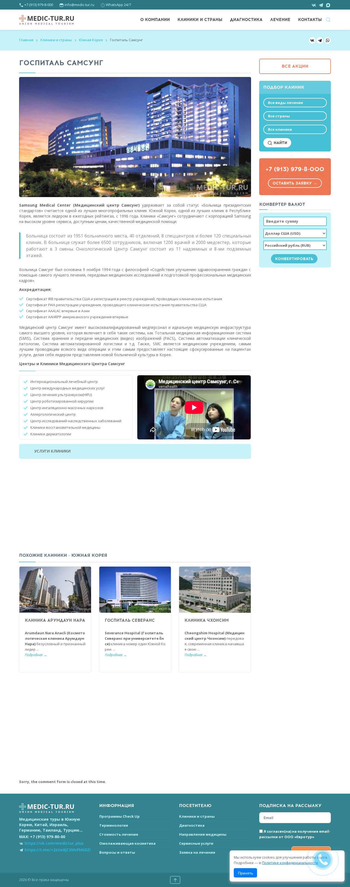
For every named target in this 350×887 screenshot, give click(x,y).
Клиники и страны (199, 20)
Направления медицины (202, 834)
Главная (26, 39)
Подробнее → (36, 654)
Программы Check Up (119, 816)
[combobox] (295, 102)
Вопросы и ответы (117, 852)
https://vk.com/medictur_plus (54, 843)
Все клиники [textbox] (280, 129)
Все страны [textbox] (279, 116)
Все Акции (295, 66)
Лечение (280, 20)
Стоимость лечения (118, 834)
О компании (155, 20)
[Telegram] (320, 40)
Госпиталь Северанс (130, 620)
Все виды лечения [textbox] (285, 102)
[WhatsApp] (327, 40)
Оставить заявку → (295, 183)
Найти (279, 143)
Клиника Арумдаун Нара (55, 620)
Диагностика (246, 20)
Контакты (310, 20)
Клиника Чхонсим (207, 620)
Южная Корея (91, 39)
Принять (245, 873)
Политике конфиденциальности (290, 862)
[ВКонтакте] (312, 40)
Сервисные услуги (196, 843)
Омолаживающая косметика (127, 843)
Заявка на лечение (197, 852)
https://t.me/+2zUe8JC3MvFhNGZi (58, 849)
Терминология (113, 825)
